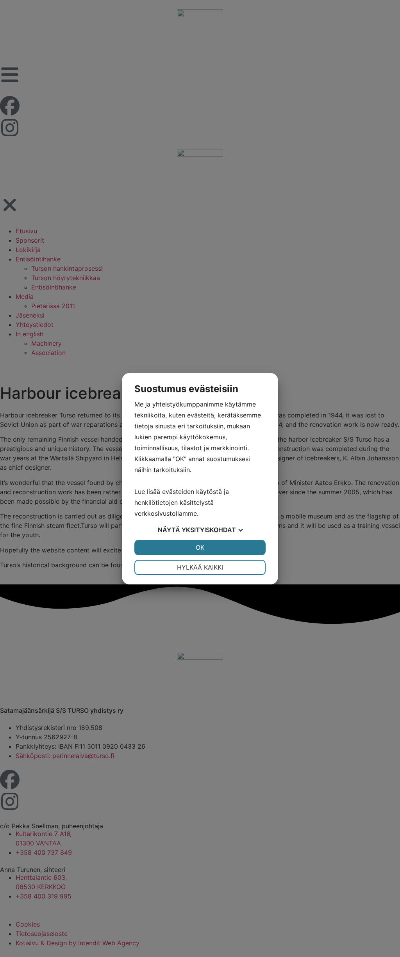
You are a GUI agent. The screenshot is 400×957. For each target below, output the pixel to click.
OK (200, 547)
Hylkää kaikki (200, 567)
